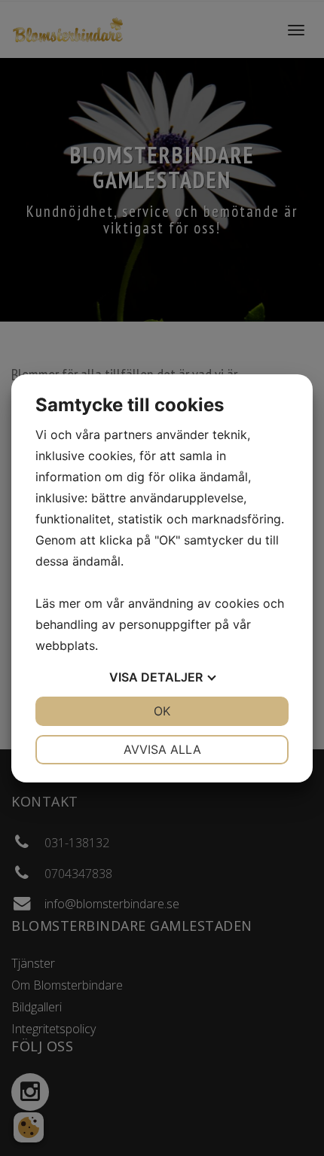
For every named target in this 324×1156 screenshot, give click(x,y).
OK (162, 710)
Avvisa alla (162, 749)
